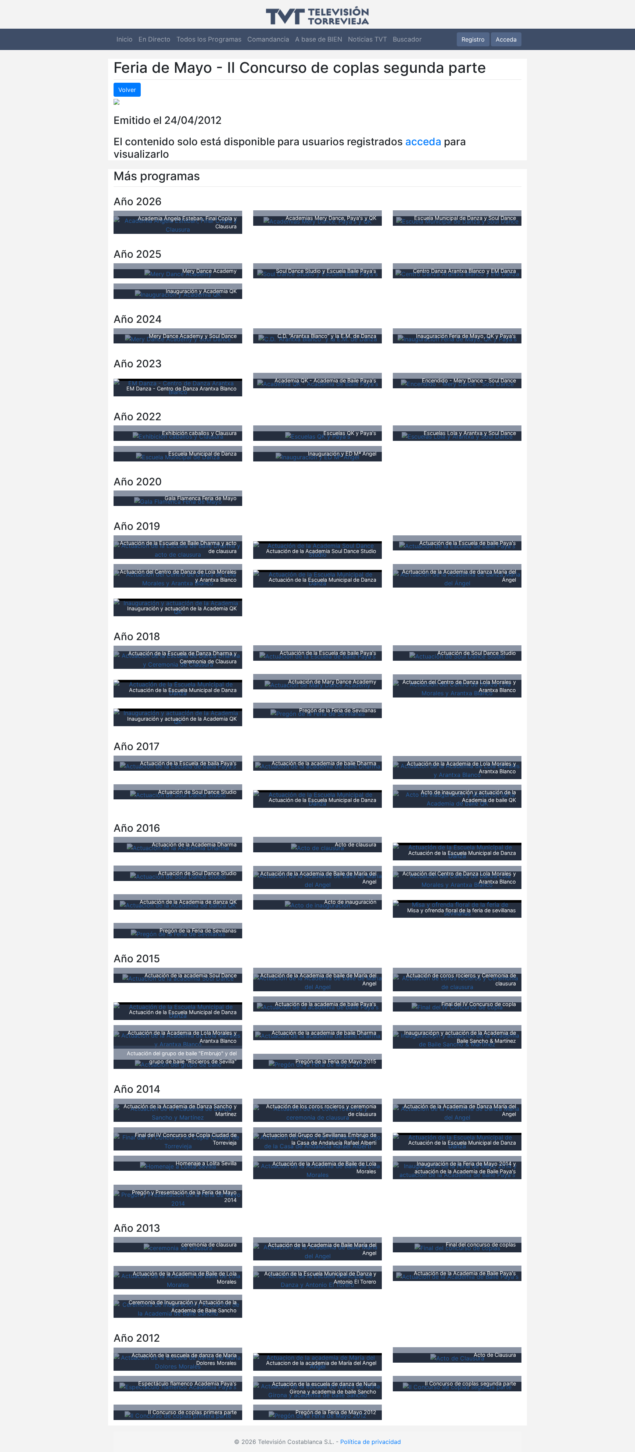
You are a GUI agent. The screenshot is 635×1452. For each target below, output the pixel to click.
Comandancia (268, 39)
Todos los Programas (208, 39)
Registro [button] (473, 39)
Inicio (124, 39)
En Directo (155, 39)
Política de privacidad (370, 1441)
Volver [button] (127, 89)
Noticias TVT (367, 39)
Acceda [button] (506, 39)
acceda (423, 141)
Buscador (407, 39)
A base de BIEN (318, 39)
